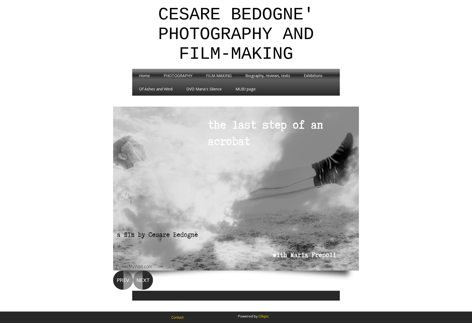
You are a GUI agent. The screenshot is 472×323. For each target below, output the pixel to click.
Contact (177, 317)
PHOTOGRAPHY (178, 75)
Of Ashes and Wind (156, 89)
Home (144, 75)
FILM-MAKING (219, 75)
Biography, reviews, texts (267, 75)
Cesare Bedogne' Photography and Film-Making (236, 34)
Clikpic (263, 316)
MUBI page (245, 89)
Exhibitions (313, 75)
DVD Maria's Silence (204, 89)
